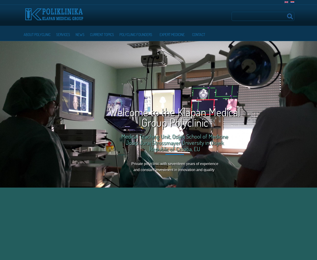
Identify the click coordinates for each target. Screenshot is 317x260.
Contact (198, 34)
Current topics (102, 34)
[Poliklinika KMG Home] (54, 12)
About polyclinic (37, 34)
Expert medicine (172, 34)
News (80, 34)
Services (63, 34)
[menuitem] (36, 34)
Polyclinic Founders (136, 34)
